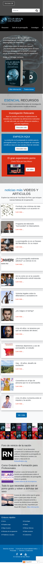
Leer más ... (20, 212)
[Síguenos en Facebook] (17, 554)
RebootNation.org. (20, 461)
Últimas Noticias (29, 528)
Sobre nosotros (28, 531)
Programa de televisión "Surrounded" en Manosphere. (28, 225)
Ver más (21, 415)
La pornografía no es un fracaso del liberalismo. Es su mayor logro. (28, 243)
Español (28, 562)
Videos (26, 524)
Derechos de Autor (8, 548)
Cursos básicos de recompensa (25, 481)
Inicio (4, 521)
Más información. (33, 507)
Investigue (35, 27)
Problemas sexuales (8, 534)
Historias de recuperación (10, 531)
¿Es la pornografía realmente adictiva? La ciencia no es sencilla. (27, 261)
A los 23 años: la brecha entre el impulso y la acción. (28, 399)
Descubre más (21, 127)
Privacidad (13, 550)
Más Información (15, 89)
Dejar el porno (7, 528)
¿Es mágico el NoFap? (25, 311)
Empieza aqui (6, 524)
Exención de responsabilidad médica (26, 548)
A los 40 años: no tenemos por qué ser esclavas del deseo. (28, 329)
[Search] (36, 10)
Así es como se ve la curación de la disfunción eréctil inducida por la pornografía (28, 278)
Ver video (30, 169)
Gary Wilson (26, 556)
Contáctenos (27, 534)
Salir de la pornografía (20, 27)
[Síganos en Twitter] (21, 554)
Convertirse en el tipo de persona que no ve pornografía (28, 382)
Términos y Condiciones (26, 550)
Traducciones (29, 89)
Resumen (5, 27)
